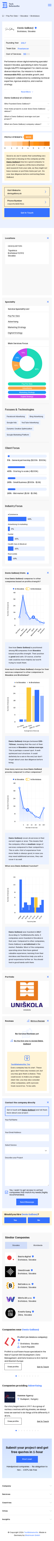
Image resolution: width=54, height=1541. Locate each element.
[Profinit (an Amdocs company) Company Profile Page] (9, 1341)
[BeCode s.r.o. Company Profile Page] (10, 1285)
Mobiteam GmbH (32, 1535)
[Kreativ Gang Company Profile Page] (10, 1313)
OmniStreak (24, 1270)
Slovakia (31, 31)
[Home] (3, 16)
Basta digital (24, 1256)
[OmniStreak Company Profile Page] (10, 1271)
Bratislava (21, 31)
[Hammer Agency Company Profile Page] (9, 1397)
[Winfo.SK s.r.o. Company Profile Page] (10, 1299)
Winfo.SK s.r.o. (25, 1297)
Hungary (34, 1399)
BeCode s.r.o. (24, 1284)
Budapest (24, 1399)
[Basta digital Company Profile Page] (10, 1257)
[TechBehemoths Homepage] (10, 5)
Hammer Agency (25, 1395)
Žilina (20, 1314)
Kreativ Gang (24, 1311)
